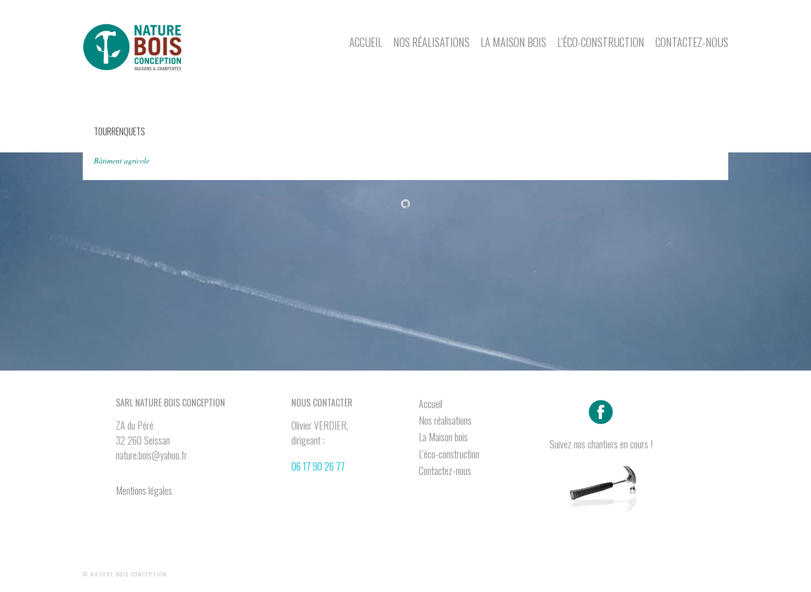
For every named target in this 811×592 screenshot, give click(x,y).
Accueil (365, 42)
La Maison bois (513, 42)
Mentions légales (144, 490)
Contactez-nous (691, 42)
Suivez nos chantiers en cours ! (601, 444)
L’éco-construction (600, 42)
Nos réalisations (431, 42)
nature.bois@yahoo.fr (151, 455)
